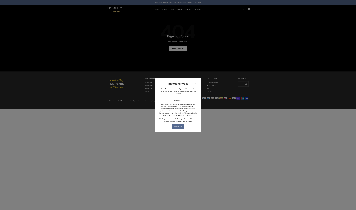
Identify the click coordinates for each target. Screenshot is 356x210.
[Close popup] (195, 83)
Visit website (178, 126)
